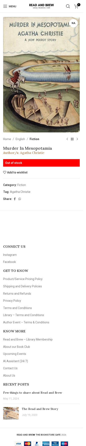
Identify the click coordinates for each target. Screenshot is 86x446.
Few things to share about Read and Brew (32, 392)
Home (7, 139)
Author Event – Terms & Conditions (26, 322)
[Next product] (77, 139)
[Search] (68, 6)
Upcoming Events (14, 354)
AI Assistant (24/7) (15, 361)
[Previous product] (67, 139)
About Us (9, 375)
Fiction (34, 139)
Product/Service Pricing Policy (23, 279)
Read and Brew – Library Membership (28, 339)
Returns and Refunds (17, 293)
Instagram (10, 254)
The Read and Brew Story (40, 409)
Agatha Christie (32, 153)
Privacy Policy (12, 300)
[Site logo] (41, 6)
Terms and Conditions (17, 308)
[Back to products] (72, 139)
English (20, 139)
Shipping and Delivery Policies (22, 286)
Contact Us (10, 368)
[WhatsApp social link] (19, 199)
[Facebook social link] (14, 199)
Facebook (9, 262)
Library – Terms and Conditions (23, 315)
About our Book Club (16, 346)
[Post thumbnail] (11, 413)
